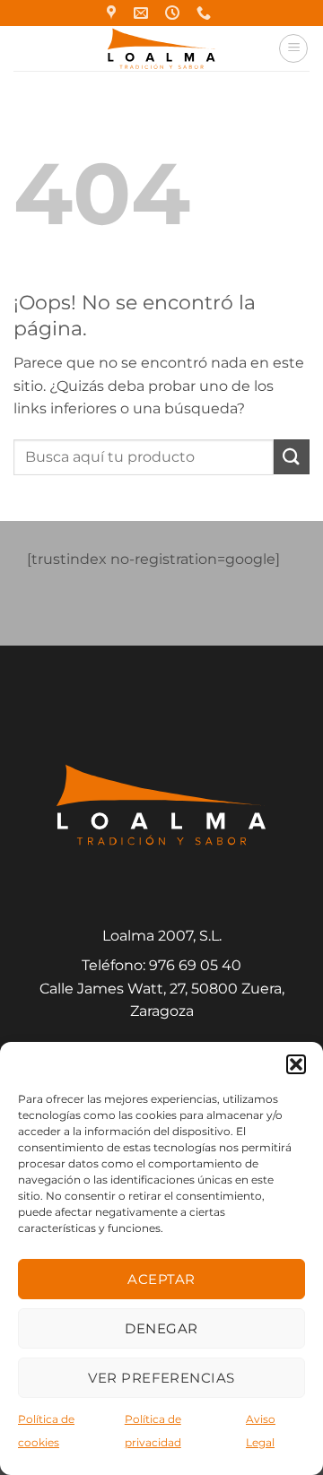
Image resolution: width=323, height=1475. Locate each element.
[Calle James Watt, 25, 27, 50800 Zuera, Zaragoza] (113, 13)
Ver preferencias (161, 1377)
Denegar (161, 1328)
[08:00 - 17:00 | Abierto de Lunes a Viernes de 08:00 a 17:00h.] (174, 13)
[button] (296, 1064)
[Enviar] (292, 456)
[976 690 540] (205, 13)
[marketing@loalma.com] (143, 13)
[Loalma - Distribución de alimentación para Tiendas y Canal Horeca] (162, 48)
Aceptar (161, 1279)
